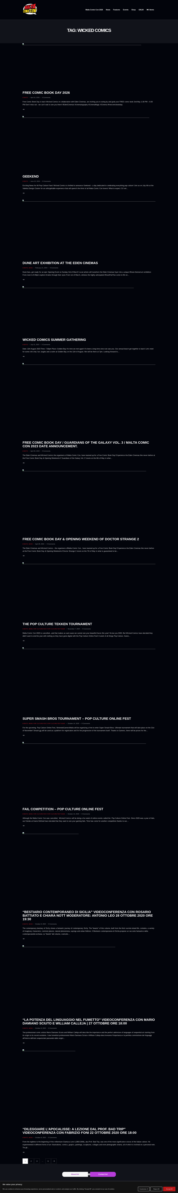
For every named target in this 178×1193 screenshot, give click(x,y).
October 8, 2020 (40, 924)
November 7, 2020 (74, 629)
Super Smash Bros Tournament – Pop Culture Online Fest (77, 718)
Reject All (156, 1189)
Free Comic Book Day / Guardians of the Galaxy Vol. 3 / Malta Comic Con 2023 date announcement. (86, 444)
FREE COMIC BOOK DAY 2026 (46, 92)
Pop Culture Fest (40, 629)
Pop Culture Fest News (56, 629)
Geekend (31, 176)
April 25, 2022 (39, 544)
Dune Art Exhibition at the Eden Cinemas (60, 263)
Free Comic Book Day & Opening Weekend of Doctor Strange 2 (81, 539)
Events (25, 97)
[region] (89, 1187)
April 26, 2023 (35, 451)
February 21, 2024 (41, 268)
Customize (143, 1189)
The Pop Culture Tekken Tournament (57, 624)
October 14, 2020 (73, 723)
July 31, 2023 (34, 344)
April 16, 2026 (35, 97)
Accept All (169, 1189)
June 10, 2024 (35, 181)
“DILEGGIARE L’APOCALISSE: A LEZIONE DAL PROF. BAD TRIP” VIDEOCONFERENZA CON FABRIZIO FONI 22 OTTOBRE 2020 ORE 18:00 (79, 1131)
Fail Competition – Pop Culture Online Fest (63, 809)
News (31, 268)
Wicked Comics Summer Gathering (54, 340)
